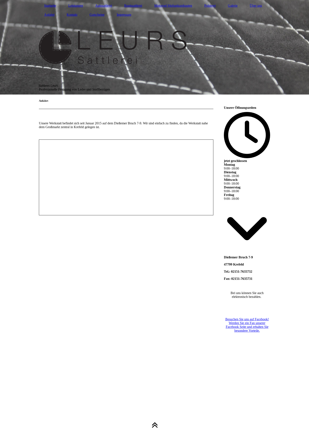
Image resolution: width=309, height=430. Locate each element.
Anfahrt (49, 14)
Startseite (50, 5)
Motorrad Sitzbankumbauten (173, 5)
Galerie (233, 5)
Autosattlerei (103, 5)
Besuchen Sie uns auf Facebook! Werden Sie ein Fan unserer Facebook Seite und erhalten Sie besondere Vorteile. (247, 324)
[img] (154, 47)
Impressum (124, 14)
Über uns (256, 5)
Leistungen (75, 5)
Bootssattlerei (133, 5)
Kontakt (72, 14)
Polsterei (210, 5)
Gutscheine (97, 14)
